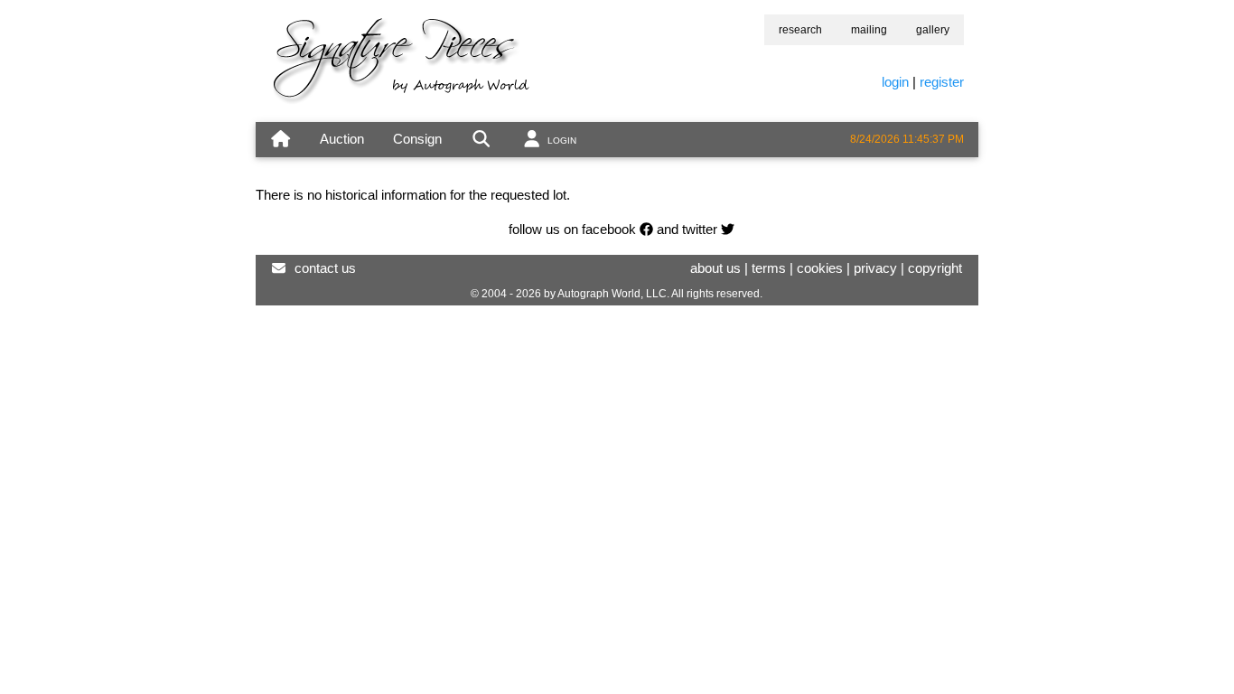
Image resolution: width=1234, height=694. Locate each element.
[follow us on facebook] (646, 229)
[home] (280, 139)
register (942, 81)
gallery (932, 29)
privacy (875, 268)
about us (715, 268)
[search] (481, 139)
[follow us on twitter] (727, 229)
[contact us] (278, 268)
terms (769, 268)
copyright (935, 268)
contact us (325, 268)
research (800, 29)
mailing (869, 29)
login (895, 81)
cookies (820, 268)
